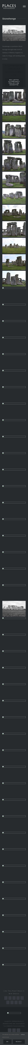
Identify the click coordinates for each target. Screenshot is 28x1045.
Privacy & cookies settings (18, 1026)
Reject (19, 1041)
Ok (7, 1041)
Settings (23, 1034)
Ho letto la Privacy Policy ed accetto (14, 82)
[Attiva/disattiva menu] (24, 6)
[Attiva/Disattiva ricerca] (19, 6)
